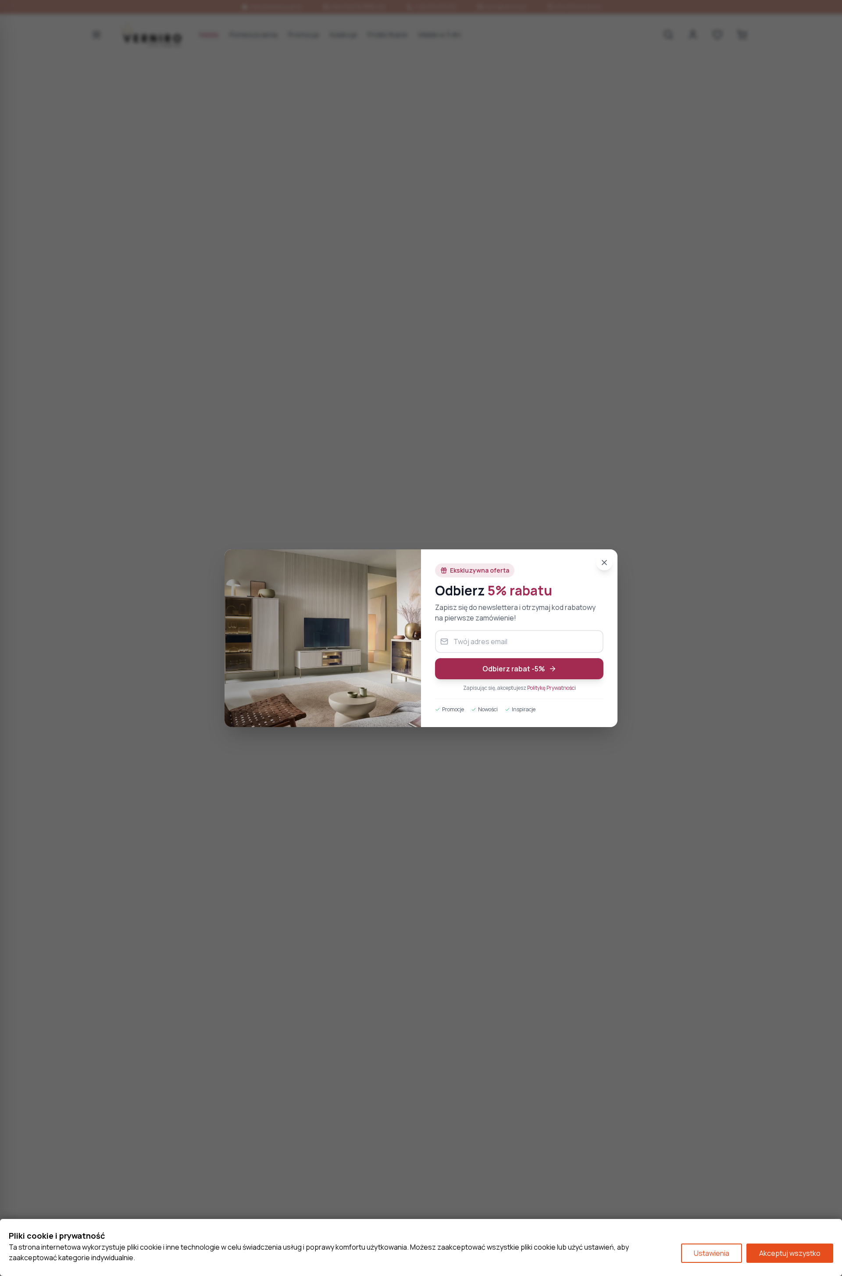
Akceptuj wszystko (790, 1253)
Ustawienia (711, 1253)
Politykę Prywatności (551, 688)
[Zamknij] (604, 562)
